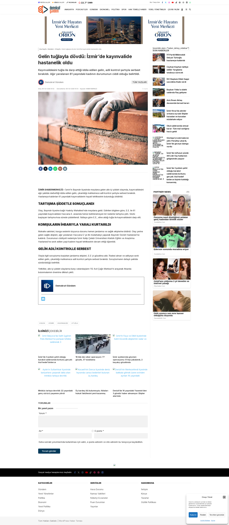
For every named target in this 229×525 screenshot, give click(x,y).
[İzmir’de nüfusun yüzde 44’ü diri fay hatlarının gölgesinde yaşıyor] (159, 163)
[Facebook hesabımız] (162, 2)
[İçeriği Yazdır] (65, 169)
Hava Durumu (96, 489)
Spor (124, 9)
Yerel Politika (44, 506)
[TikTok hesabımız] (176, 2)
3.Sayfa (145, 89)
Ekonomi (104, 9)
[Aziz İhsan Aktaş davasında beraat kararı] (159, 106)
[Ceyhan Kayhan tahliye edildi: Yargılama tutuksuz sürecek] (159, 73)
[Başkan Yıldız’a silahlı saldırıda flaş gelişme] (159, 95)
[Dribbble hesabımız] (98, 472)
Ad (41, 431)
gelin (43, 323)
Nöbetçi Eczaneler (99, 498)
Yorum (43, 413)
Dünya (41, 511)
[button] (224, 497)
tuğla (75, 323)
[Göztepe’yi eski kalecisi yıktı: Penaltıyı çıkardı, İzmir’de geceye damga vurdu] (159, 147)
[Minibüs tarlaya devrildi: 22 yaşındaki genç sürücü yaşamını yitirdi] (55, 378)
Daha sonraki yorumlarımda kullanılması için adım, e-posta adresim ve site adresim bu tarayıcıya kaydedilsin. (91, 442)
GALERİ (45, 2)
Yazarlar (145, 498)
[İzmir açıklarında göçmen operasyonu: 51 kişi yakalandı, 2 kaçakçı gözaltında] (130, 344)
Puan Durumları (97, 502)
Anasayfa (69, 9)
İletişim (144, 489)
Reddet (203, 515)
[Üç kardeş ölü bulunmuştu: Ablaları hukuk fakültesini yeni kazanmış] (92, 378)
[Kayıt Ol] (182, 9)
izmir (52, 323)
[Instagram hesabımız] (169, 2)
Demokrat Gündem (54, 82)
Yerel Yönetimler (157, 9)
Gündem (94, 9)
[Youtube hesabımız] (173, 2)
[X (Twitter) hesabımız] (166, 2)
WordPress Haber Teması (70, 521)
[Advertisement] (93, 180)
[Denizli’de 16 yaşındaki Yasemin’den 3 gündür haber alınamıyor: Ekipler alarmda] (130, 378)
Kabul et (193, 515)
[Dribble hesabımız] (183, 2)
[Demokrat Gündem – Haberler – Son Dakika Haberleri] (49, 13)
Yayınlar (94, 506)
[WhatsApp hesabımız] (190, 2)
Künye (213, 520)
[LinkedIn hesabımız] (186, 2)
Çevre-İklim (173, 9)
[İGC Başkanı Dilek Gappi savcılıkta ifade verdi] (159, 85)
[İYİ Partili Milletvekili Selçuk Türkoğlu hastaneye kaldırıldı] (159, 61)
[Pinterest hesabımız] (180, 2)
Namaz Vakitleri (97, 494)
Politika (116, 9)
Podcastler (82, 9)
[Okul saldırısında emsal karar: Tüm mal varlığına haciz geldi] (159, 132)
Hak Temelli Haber (137, 9)
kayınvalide (63, 323)
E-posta (99, 431)
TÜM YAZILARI (140, 82)
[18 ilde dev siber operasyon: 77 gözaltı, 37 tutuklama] (92, 344)
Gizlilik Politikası (205, 520)
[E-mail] (43, 299)
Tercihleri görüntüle (217, 515)
